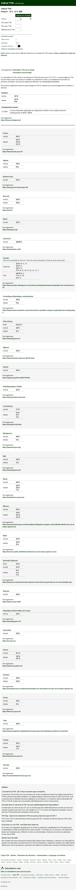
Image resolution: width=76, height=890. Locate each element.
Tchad (5, 697)
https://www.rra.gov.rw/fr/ (11, 602)
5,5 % (18, 142)
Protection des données (26, 855)
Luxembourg (8, 406)
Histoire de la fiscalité (10, 838)
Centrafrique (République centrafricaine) (18, 296)
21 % (11, 11)
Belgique (4, 93)
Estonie (39, 860)
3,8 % (18, 656)
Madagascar (7, 433)
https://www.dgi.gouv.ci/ (11, 338)
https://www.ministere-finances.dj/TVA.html (18, 358)
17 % (18, 409)
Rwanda (6, 591)
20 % (18, 136)
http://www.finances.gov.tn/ (12, 756)
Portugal (26, 862)
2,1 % (18, 144)
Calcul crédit (39, 875)
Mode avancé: (5, 39)
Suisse (5, 650)
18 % (18, 180)
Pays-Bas (9, 862)
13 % (18, 268)
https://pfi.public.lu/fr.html (11, 424)
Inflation (57, 875)
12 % (16, 11)
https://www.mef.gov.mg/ (11, 447)
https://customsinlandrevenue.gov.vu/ (16, 776)
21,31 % (19, 325)
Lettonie (3, 862)
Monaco (6, 506)
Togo (5, 720)
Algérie (5, 160)
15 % (18, 263)
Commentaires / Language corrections (51, 855)
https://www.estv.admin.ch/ (12, 666)
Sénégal (6, 675)
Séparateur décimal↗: (7, 46)
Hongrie (60, 860)
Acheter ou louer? (49, 875)
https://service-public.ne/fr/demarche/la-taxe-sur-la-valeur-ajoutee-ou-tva (29, 552)
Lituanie (69, 860)
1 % (17, 575)
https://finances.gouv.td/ (11, 711)
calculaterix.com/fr (5, 882)
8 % (17, 415)
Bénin (5, 219)
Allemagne (26, 860)
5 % (17, 270)
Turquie (56, 862)
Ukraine (62, 862)
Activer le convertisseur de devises (12, 49)
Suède (51, 862)
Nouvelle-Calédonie (10, 560)
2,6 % (18, 658)
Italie (64, 860)
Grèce (54, 860)
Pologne (21, 862)
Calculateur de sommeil (29, 877)
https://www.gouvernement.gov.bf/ (15, 187)
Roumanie (33, 862)
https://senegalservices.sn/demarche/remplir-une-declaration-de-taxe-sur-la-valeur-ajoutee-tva (37, 688)
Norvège (15, 862)
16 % (18, 614)
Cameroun (7, 238)
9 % (17, 167)
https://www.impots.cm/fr (11, 249)
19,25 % (19, 242)
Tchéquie (19, 860)
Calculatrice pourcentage (22, 72)
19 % (18, 164)
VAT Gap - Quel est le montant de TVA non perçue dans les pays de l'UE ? (29, 816)
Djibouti (6, 347)
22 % (18, 564)
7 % (17, 275)
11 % (17, 567)
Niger (5, 535)
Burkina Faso (8, 176)
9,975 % (19, 273)
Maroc (5, 479)
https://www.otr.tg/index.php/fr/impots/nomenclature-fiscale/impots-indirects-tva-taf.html (35, 731)
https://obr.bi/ (7, 210)
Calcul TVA (7, 3)
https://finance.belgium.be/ (11, 120)
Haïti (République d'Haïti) (12, 386)
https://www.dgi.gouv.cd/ (11, 621)
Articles (13, 855)
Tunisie (5, 740)
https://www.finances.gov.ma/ (13, 497)
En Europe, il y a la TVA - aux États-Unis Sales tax (20, 825)
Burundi (6, 196)
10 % (18, 140)
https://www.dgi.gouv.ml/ (11, 470)
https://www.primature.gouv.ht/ (13, 397)
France (5, 133)
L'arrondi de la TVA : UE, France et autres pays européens (23, 791)
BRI (21, 877)
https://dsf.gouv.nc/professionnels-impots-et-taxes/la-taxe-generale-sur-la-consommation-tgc (37, 582)
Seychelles (7, 630)
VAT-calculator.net (5, 860)
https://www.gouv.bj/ (9, 230)
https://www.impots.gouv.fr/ (12, 151)
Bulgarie (13, 860)
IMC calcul (64, 875)
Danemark (33, 860)
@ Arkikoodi (4, 886)
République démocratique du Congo (16, 611)
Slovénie (39, 862)
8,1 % (18, 653)
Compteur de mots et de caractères (47, 877)
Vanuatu (6, 765)
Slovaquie (45, 862)
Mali (4, 456)
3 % (17, 417)
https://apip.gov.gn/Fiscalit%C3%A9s (16, 378)
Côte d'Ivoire (7, 321)
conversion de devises (50, 82)
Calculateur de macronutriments (9, 877)
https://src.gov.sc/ (9, 641)
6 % (20, 11)
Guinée (5, 367)
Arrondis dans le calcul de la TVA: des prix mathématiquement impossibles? (30, 805)
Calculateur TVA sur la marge (23, 70)
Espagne (44, 860)
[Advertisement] (45, 18)
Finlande (67, 862)
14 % (18, 266)
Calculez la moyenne (63, 877)
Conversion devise (6, 875)
